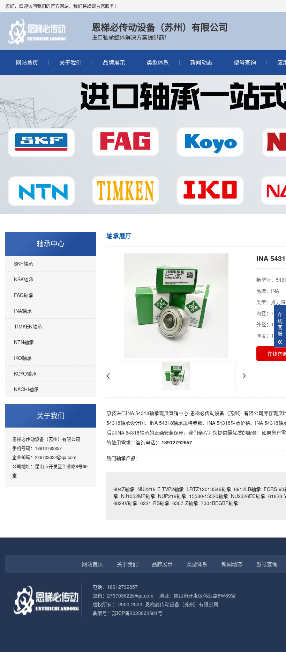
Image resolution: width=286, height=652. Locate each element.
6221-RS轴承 (155, 502)
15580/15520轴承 (208, 495)
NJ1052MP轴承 (138, 495)
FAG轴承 (23, 294)
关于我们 (70, 62)
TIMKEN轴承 (28, 326)
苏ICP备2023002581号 (137, 612)
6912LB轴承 (247, 489)
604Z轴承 (124, 489)
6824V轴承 (125, 502)
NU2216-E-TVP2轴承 (160, 489)
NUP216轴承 (172, 495)
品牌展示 (114, 62)
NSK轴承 (23, 279)
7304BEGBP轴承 (219, 502)
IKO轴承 (23, 357)
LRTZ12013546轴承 (209, 489)
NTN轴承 (24, 342)
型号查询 (245, 62)
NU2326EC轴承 (248, 495)
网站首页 (27, 62)
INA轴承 (23, 310)
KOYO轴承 (25, 373)
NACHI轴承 (26, 389)
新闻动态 (201, 62)
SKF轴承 (23, 263)
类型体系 (157, 62)
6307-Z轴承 (185, 502)
